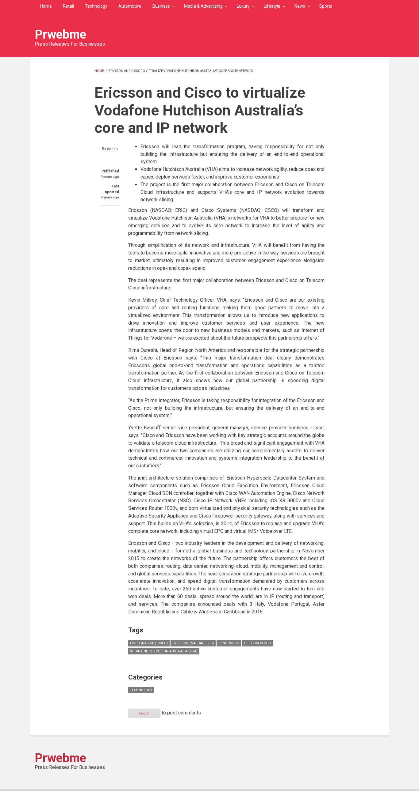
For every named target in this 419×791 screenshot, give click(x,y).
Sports (325, 6)
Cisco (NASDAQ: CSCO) (149, 643)
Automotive (129, 6)
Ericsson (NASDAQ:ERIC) (193, 643)
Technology (96, 6)
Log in (144, 713)
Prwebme (60, 34)
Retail (68, 6)
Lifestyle (272, 6)
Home (46, 6)
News (299, 6)
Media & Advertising (203, 6)
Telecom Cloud (257, 643)
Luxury (243, 6)
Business (161, 6)
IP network (228, 643)
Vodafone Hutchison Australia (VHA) (164, 651)
